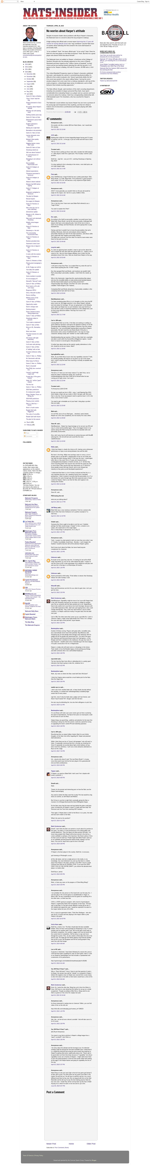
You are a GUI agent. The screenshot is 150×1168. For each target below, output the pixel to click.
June (28, 89)
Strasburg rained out (32, 150)
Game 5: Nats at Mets (32, 342)
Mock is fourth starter (32, 407)
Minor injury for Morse (32, 361)
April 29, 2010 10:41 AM (58, 195)
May (28, 91)
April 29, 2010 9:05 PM (58, 874)
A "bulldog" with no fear (33, 349)
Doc (52, 217)
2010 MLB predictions (32, 398)
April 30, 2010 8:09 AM (58, 943)
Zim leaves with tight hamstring (32, 338)
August (29, 84)
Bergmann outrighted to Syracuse (33, 193)
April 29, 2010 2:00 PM (58, 580)
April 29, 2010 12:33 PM (58, 516)
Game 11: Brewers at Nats (34, 260)
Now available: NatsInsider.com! (32, 163)
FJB (26, 587)
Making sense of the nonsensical (32, 298)
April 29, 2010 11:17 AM (58, 314)
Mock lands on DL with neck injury (33, 286)
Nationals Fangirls (31, 512)
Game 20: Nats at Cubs (33, 147)
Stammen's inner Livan (33, 243)
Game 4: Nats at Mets (32, 347)
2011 (26, 69)
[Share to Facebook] (84, 112)
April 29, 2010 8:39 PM (58, 843)
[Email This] (79, 112)
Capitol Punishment (31, 580)
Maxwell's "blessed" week (33, 281)
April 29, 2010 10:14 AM (58, 143)
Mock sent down (31, 331)
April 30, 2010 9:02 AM (58, 979)
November (30, 76)
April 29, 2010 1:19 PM (58, 551)
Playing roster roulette (32, 401)
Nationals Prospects (31, 498)
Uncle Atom (54, 924)
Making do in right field (32, 128)
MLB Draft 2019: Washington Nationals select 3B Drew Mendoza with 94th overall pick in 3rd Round (33, 546)
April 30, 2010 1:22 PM (58, 1011)
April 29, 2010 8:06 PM (58, 765)
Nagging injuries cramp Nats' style (33, 144)
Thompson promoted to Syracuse (33, 174)
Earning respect (30, 309)
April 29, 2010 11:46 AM (58, 484)
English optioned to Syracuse (31, 124)
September (30, 81)
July (28, 86)
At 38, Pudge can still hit (33, 267)
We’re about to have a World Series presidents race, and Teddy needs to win (33, 524)
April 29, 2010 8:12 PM (58, 820)
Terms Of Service (28, 1155)
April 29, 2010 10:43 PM (58, 918)
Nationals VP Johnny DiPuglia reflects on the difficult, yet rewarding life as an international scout (113, 60)
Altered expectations (32, 171)
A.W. (52, 135)
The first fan (29, 384)
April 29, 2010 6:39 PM (58, 726)
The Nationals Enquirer (32, 625)
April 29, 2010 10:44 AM (58, 211)
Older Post (91, 1144)
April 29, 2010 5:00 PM (58, 681)
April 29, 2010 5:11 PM (58, 705)
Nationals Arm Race (31, 504)
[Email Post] (74, 112)
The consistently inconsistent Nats (32, 233)
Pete (52, 174)
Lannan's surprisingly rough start (32, 373)
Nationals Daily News (31, 611)
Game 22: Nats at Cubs (33, 117)
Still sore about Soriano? (33, 152)
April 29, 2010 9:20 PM (58, 884)
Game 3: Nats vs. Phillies (33, 356)
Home (71, 1144)
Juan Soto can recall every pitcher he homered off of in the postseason (111, 56)
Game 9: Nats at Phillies (33, 283)
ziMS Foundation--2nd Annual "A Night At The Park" (33, 605)
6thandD (53, 585)
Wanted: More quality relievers (32, 140)
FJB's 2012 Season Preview (33, 589)
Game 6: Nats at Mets (32, 325)
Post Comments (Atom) (62, 1147)
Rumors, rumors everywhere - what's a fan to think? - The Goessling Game (33, 597)
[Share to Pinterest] (86, 112)
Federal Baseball (30, 542)
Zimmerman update (32, 212)
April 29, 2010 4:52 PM (58, 665)
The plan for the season (33, 419)
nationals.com (29, 553)
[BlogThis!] (80, 112)
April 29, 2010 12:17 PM (58, 502)
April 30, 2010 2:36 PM (58, 1039)
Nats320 (27, 603)
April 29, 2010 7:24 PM (58, 751)
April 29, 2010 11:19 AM (58, 348)
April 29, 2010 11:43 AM (58, 441)
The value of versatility (33, 414)
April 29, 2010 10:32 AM (58, 183)
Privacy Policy (38, 1155)
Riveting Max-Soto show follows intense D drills (32, 555)
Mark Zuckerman (56, 598)
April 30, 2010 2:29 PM (58, 1023)
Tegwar (53, 771)
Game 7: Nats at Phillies (33, 316)
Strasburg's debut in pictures (32, 319)
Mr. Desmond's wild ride (33, 358)
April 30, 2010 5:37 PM (58, 1064)
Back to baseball (31, 366)
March (29, 422)
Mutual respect (30, 199)
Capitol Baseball (30, 614)
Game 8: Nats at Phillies (33, 301)
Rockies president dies (33, 241)
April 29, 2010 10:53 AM (58, 257)
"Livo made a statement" (33, 322)
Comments (28, 436)
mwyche (53, 247)
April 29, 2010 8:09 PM (58, 777)
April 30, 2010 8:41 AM (58, 963)
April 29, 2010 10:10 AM (58, 129)
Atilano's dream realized (33, 181)
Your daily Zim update (32, 269)
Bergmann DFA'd (31, 290)
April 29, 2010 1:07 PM (58, 532)
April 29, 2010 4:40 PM (58, 653)
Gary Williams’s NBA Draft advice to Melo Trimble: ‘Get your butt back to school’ (33, 564)
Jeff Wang (54, 507)
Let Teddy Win (29, 521)
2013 (26, 64)
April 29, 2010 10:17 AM (58, 168)
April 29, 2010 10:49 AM (58, 241)
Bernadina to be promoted (33, 130)
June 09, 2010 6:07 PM (58, 1086)
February (29, 425)
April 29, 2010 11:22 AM (58, 364)
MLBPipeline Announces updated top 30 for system (32, 506)
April (28, 94)
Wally (53, 447)
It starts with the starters (33, 254)
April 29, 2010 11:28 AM (58, 418)
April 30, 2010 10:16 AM (58, 995)
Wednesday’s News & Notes (33, 499)
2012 (26, 67)
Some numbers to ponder (33, 276)
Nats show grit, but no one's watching (32, 208)
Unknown (54, 557)
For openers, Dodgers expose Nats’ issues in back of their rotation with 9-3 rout (33, 536)
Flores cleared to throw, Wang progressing (33, 312)
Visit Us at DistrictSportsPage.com (31, 574)
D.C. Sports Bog (30, 561)
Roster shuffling (30, 295)
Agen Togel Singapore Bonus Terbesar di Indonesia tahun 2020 (33, 515)
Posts (27, 433)
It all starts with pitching (33, 344)
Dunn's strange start (32, 306)
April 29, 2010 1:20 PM (58, 567)
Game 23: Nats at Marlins (33, 96)
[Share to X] (82, 112)
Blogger (94, 1160)
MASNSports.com (30, 594)
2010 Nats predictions (32, 389)
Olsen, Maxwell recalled (33, 293)
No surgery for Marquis (33, 201)
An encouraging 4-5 (32, 278)
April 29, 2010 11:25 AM (58, 405)
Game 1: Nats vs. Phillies (33, 387)
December (30, 74)
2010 (26, 72)
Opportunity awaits (31, 304)
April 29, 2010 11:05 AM (58, 293)
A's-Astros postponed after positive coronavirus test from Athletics (110, 72)
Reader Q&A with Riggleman (31, 410)
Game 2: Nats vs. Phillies (33, 363)
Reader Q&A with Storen (33, 416)
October (29, 79)
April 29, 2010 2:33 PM (58, 592)
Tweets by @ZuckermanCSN (108, 81)
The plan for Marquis (32, 196)
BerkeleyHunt (55, 628)
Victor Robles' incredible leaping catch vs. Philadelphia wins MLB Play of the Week (112, 65)
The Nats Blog (29, 622)
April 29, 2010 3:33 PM (58, 623)
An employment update (33, 392)
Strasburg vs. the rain (32, 230)
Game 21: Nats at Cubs (33, 133)
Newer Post (51, 1144)
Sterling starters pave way (34, 115)
